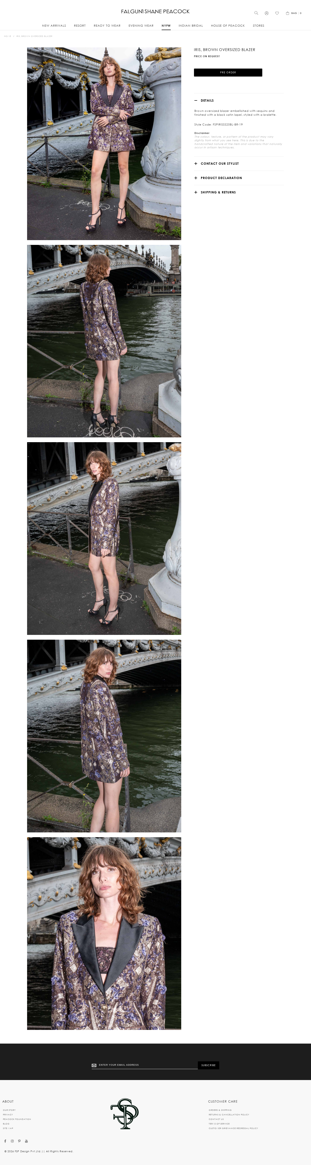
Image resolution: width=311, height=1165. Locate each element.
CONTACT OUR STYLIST (220, 163)
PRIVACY (8, 1114)
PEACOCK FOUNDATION (17, 1119)
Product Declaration (221, 178)
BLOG (6, 1123)
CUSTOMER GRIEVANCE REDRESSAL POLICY (233, 1128)
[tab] (239, 100)
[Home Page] (124, 1114)
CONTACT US (216, 1119)
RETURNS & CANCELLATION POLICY (229, 1114)
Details (207, 100)
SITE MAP (8, 1128)
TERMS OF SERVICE (219, 1123)
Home (7, 36)
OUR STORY (9, 1110)
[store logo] (155, 11)
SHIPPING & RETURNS (218, 192)
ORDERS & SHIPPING (220, 1110)
